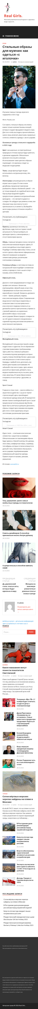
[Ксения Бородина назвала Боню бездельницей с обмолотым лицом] (9, 740)
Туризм (5, 793)
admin (15, 62)
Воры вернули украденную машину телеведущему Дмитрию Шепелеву (25, 750)
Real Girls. (13, 15)
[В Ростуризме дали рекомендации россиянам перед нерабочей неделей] (9, 830)
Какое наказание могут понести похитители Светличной (15, 670)
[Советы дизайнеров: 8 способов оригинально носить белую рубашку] (19, 531)
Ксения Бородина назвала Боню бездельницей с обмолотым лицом (24, 736)
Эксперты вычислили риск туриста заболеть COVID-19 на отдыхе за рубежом (26, 867)
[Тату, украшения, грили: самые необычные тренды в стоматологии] (19, 498)
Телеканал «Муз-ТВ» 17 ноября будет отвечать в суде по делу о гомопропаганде (26, 702)
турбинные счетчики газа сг (18, 623)
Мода (4, 43)
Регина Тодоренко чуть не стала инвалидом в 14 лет (26, 762)
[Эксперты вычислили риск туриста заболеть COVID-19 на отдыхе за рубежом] (9, 871)
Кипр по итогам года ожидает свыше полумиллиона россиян (25, 840)
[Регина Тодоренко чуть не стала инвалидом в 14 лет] (9, 767)
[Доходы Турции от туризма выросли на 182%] (9, 885)
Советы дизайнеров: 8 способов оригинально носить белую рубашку (18, 534)
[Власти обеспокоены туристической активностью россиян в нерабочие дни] (9, 858)
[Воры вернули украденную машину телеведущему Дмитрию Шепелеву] (9, 754)
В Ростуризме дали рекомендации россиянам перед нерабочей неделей (25, 827)
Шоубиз (5, 664)
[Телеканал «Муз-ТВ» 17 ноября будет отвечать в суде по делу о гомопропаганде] (9, 706)
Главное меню (12, 36)
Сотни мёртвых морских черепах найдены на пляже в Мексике (18, 799)
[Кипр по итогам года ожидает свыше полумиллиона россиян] (9, 844)
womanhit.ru (14, 464)
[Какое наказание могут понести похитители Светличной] (19, 663)
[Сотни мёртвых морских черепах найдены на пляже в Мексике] (19, 792)
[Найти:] (19, 632)
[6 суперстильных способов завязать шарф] (19, 563)
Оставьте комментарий (25, 62)
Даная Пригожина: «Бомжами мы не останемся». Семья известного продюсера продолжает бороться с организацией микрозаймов (26, 719)
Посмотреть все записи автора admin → (25, 609)
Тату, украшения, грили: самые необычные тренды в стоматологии (18, 502)
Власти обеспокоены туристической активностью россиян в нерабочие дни (26, 854)
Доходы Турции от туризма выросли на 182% (25, 880)
